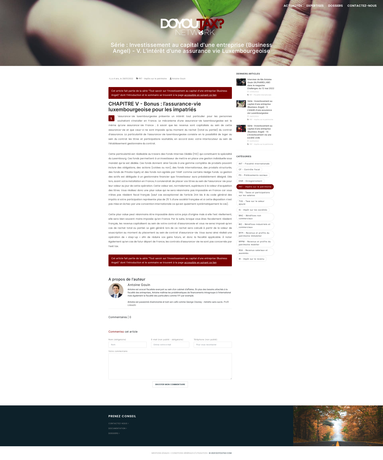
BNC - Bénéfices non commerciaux (250, 217)
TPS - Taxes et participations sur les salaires (254, 194)
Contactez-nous (117, 423)
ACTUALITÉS (293, 6)
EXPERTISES (315, 6)
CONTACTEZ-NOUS (362, 6)
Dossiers (113, 433)
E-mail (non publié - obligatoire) (167, 339)
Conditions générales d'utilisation (189, 453)
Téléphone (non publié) (205, 339)
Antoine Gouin (179, 78)
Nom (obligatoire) (117, 339)
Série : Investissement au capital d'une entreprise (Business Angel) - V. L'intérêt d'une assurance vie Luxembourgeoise (259, 107)
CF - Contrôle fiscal (249, 169)
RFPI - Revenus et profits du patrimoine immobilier (254, 234)
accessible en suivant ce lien (200, 94)
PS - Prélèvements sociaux (253, 175)
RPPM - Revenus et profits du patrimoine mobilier (255, 243)
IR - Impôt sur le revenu (251, 259)
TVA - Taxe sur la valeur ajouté (252, 202)
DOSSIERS (335, 6)
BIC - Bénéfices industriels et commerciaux (254, 225)
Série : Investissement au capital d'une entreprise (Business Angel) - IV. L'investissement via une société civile (259, 131)
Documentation (117, 428)
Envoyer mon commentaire (170, 384)
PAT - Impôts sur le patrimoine (153, 78)
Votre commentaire (118, 351)
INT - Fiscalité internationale (254, 163)
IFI (179, 295)
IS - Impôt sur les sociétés (253, 210)
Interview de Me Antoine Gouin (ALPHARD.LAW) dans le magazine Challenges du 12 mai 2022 (260, 84)
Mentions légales (160, 453)
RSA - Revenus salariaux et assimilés (253, 251)
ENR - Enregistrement (250, 181)
